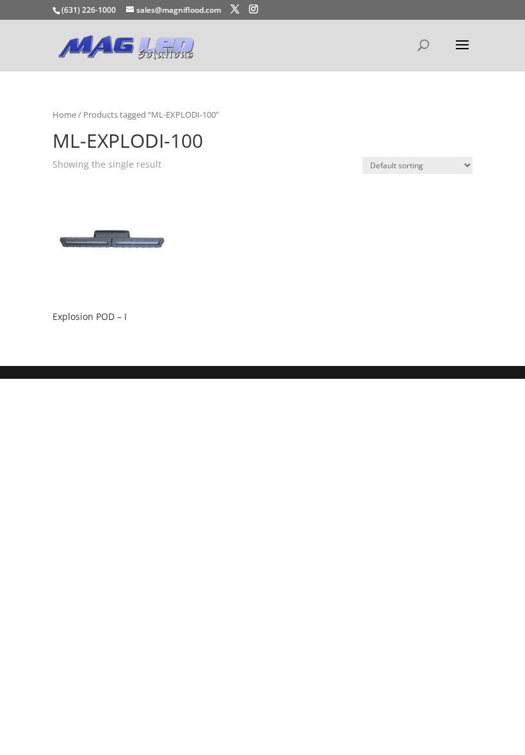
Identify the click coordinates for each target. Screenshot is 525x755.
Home (64, 114)
